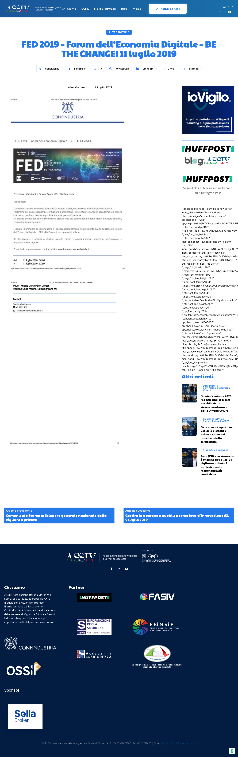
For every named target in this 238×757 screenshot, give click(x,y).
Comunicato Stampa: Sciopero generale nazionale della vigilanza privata (56, 517)
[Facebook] (220, 12)
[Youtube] (229, 12)
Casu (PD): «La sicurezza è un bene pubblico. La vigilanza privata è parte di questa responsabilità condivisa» (217, 465)
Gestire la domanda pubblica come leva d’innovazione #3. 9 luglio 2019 (177, 517)
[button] (224, 6)
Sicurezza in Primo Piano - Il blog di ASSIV (216, 420)
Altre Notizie (119, 32)
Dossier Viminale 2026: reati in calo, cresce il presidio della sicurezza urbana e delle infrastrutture (216, 403)
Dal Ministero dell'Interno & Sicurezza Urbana (216, 388)
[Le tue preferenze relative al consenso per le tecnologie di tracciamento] (232, 751)
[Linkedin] (225, 12)
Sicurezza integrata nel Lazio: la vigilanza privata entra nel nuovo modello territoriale (217, 434)
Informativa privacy (186, 743)
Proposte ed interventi (215, 450)
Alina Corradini (77, 87)
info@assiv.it (167, 743)
